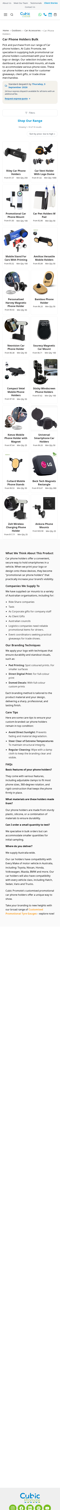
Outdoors (16, 30)
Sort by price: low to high (42, 134)
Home (6, 30)
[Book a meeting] (50, 14)
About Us (6, 3)
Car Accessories (32, 30)
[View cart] (55, 14)
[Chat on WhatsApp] (40, 14)
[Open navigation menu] (5, 15)
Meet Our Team (20, 3)
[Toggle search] (12, 14)
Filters (32, 113)
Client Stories (51, 3)
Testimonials (36, 3)
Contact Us (30, 7)
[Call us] (45, 14)
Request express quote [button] (16, 98)
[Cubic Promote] (30, 1498)
